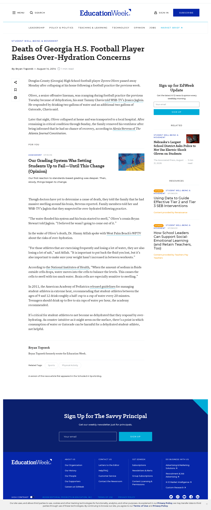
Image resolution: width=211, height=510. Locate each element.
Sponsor (173, 193)
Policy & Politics (61, 27)
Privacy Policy (126, 497)
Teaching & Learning (93, 27)
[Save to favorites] (15, 90)
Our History (70, 470)
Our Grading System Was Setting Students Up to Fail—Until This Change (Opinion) (66, 166)
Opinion (139, 27)
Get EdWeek (139, 459)
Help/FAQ (103, 470)
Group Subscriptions (142, 476)
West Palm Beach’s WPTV (124, 233)
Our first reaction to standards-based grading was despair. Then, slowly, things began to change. (67, 180)
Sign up (135, 436)
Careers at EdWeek (74, 487)
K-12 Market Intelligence (178, 482)
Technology (120, 27)
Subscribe (186, 12)
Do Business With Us (177, 459)
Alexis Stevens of (124, 128)
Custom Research (175, 487)
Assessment (35, 155)
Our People (70, 476)
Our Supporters (72, 481)
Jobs (153, 27)
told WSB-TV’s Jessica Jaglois (124, 100)
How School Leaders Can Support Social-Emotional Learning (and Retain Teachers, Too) (172, 240)
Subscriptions (139, 465)
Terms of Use (105, 497)
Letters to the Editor (109, 465)
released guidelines (102, 286)
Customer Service (107, 476)
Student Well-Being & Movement (35, 41)
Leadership (37, 27)
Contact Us (105, 459)
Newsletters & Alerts (142, 470)
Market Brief (171, 27)
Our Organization (73, 465)
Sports (51, 365)
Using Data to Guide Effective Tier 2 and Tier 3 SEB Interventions (175, 202)
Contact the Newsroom (110, 481)
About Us (70, 459)
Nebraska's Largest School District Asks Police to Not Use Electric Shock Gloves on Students (175, 148)
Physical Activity (70, 365)
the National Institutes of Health (67, 267)
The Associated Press (164, 160)
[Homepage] (105, 12)
